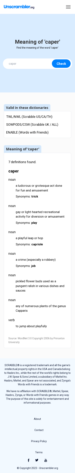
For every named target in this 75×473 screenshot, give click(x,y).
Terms (39, 452)
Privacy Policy (39, 441)
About (37, 418)
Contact (39, 430)
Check (61, 64)
